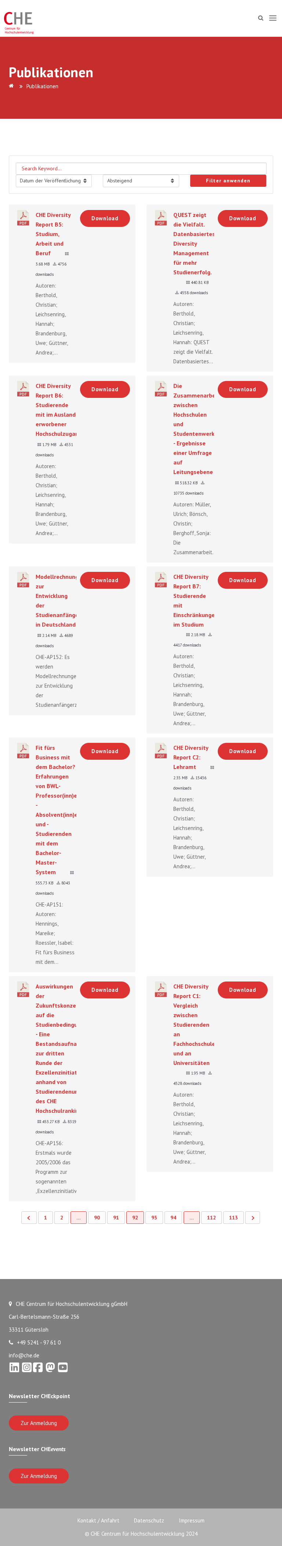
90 (97, 1217)
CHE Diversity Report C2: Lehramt (190, 757)
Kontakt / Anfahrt (98, 1520)
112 (211, 1217)
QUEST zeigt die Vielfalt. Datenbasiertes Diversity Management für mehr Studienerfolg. (194, 243)
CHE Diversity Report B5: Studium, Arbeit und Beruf (53, 234)
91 (116, 1217)
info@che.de (24, 1355)
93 (154, 1217)
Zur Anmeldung (39, 1422)
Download (105, 218)
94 (173, 1217)
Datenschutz (149, 1520)
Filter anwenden (228, 180)
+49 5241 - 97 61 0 (39, 1342)
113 (233, 1217)
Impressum (192, 1520)
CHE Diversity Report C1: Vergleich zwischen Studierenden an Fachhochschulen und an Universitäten (195, 1024)
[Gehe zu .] (12, 86)
